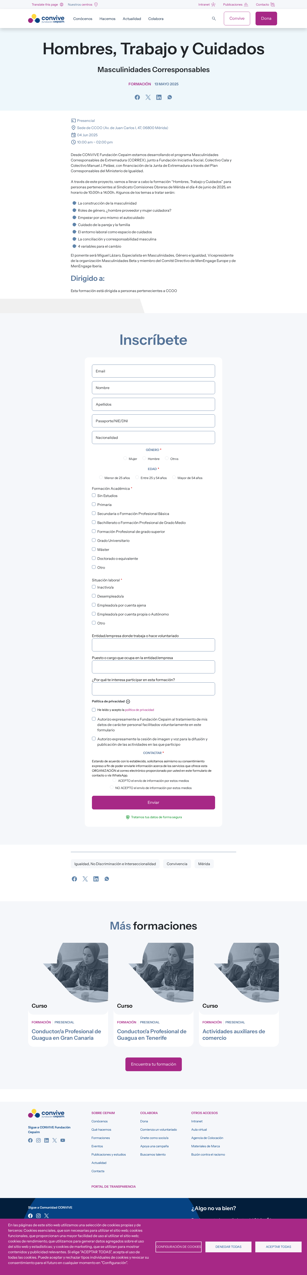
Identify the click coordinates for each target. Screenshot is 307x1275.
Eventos (97, 1146)
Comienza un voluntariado (158, 1130)
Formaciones (100, 1138)
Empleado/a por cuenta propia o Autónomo (133, 614)
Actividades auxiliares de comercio (233, 1034)
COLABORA (149, 1113)
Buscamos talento (153, 1154)
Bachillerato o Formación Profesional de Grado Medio (141, 522)
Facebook (30, 1140)
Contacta (97, 1171)
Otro (101, 567)
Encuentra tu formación (153, 1064)
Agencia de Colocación (207, 1138)
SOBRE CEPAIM (103, 1113)
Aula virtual (199, 1130)
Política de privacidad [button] (111, 701)
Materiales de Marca (205, 1146)
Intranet (204, 4)
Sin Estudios (107, 495)
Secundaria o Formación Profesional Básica (133, 513)
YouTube (62, 1140)
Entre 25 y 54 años (154, 478)
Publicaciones (232, 4)
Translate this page (45, 4)
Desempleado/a (110, 596)
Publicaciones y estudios (108, 1154)
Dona (266, 18)
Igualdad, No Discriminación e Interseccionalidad (115, 864)
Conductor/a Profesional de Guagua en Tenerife (152, 1034)
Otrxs (174, 459)
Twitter (54, 1140)
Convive (237, 18)
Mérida (204, 864)
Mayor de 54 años (190, 478)
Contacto (262, 4)
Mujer (133, 459)
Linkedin (46, 1140)
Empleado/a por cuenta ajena (121, 605)
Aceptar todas (278, 1247)
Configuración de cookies (178, 1247)
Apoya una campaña (154, 1146)
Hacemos (108, 18)
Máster (103, 549)
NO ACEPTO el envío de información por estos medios (153, 788)
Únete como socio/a (154, 1138)
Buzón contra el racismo (208, 1154)
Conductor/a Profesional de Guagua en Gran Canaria (66, 1034)
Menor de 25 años (117, 478)
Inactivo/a (105, 587)
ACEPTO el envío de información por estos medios (153, 781)
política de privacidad (139, 710)
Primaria (104, 504)
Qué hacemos (101, 1130)
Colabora (156, 18)
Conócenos (82, 18)
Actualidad (132, 18)
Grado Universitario (113, 540)
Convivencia (177, 864)
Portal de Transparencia (113, 1187)
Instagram (38, 1140)
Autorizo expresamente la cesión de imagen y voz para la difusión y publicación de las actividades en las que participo (152, 742)
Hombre (154, 459)
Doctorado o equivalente (117, 558)
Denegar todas (228, 1247)
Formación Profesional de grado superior (131, 531)
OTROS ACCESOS (204, 1113)
